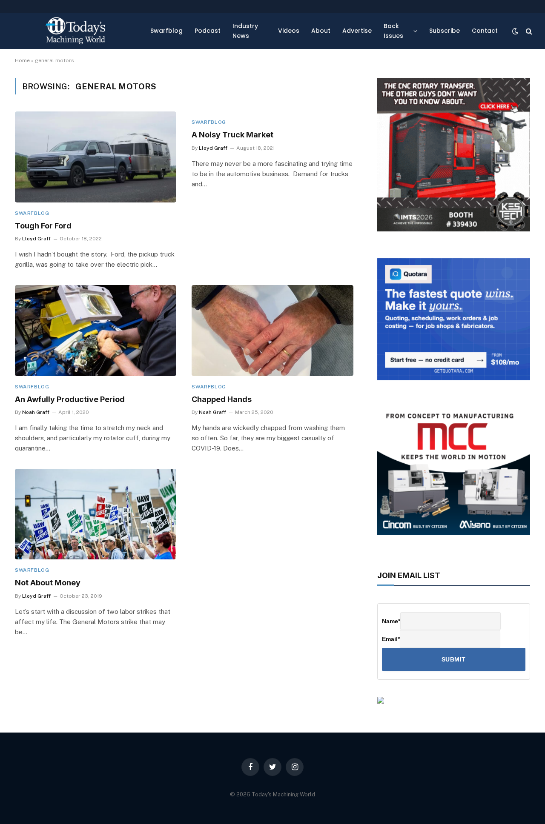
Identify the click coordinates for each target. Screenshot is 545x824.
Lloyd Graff (36, 239)
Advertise (357, 30)
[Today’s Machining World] (75, 31)
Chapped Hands (222, 399)
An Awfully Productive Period (70, 399)
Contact (485, 30)
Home (22, 60)
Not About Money (47, 582)
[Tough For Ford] (95, 156)
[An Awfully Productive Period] (95, 330)
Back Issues (393, 31)
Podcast (208, 30)
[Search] (528, 30)
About (320, 30)
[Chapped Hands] (272, 330)
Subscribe (444, 30)
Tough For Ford (43, 225)
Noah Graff (35, 412)
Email (391, 639)
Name (391, 621)
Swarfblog (166, 30)
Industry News (245, 31)
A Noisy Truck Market (232, 134)
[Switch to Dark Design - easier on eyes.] (515, 31)
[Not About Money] (95, 514)
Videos (288, 30)
